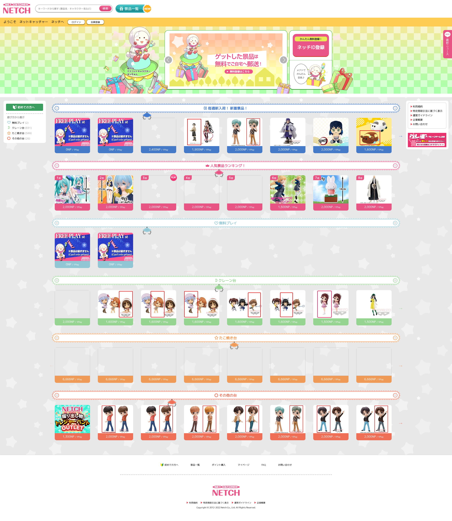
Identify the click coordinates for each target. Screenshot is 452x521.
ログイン (76, 22)
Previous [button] (168, 59)
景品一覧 (131, 8)
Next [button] (283, 59)
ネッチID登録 (311, 43)
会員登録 (95, 22)
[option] (226, 59)
